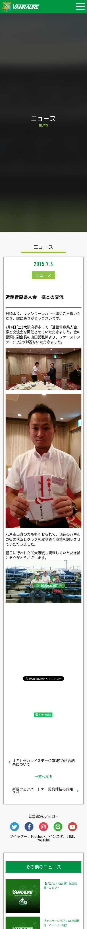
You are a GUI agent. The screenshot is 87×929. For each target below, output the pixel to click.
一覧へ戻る (43, 776)
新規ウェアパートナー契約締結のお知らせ (42, 790)
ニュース (43, 275)
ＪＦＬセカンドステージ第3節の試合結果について (43, 762)
